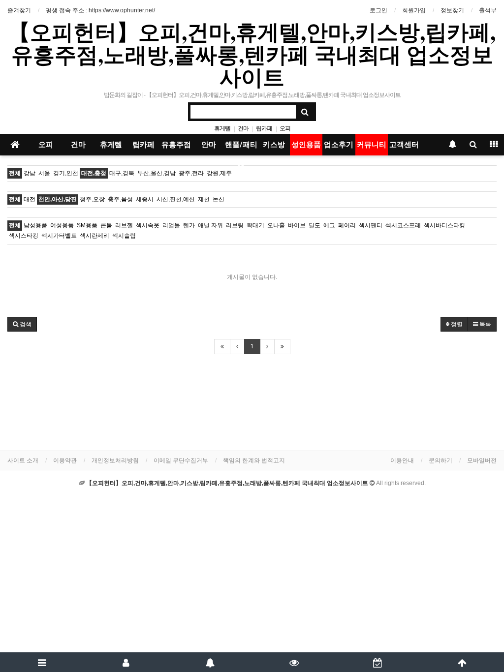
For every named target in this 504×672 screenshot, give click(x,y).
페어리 (347, 225)
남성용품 (35, 225)
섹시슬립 (124, 235)
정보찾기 (452, 10)
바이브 (297, 225)
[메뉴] (42, 662)
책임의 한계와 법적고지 (254, 460)
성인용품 (306, 144)
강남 (29, 173)
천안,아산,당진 (57, 199)
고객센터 (404, 144)
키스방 (274, 144)
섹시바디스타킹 (444, 225)
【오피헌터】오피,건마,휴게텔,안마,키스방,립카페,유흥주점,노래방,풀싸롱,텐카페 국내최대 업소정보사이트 (252, 54)
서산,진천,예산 (176, 199)
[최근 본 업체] (294, 662)
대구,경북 (121, 173)
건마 (243, 128)
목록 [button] (484, 324)
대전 (29, 199)
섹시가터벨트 (59, 235)
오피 (285, 128)
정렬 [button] (456, 324)
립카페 (264, 128)
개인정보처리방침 (115, 460)
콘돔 (106, 225)
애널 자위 (210, 225)
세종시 (145, 199)
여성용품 (62, 225)
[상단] (462, 662)
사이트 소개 (22, 460)
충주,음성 (120, 199)
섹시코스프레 (403, 225)
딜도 (314, 225)
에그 (329, 225)
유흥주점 (176, 144)
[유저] (126, 662)
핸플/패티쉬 (241, 147)
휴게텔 (222, 128)
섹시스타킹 (23, 235)
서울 (44, 173)
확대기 (255, 225)
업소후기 (338, 144)
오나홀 (276, 225)
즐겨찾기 (19, 10)
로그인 (378, 10)
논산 (218, 199)
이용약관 (65, 460)
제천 (204, 199)
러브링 (235, 225)
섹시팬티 (370, 225)
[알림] (210, 662)
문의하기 (440, 460)
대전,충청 (93, 173)
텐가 (189, 225)
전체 (15, 173)
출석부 (488, 10)
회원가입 (414, 10)
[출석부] (378, 662)
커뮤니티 (371, 144)
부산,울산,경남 (156, 173)
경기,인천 (65, 173)
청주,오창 (92, 199)
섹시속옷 (147, 225)
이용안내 (402, 460)
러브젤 (124, 225)
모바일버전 (482, 460)
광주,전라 (191, 173)
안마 (208, 144)
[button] (22, 324)
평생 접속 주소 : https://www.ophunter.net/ (100, 10)
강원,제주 (219, 173)
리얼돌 (171, 225)
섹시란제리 (94, 235)
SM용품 (87, 225)
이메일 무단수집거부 (181, 460)
